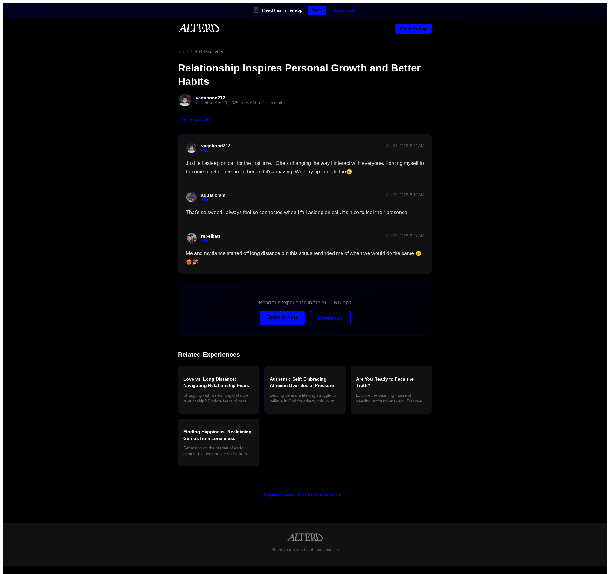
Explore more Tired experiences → (305, 494)
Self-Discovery (208, 51)
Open (317, 10)
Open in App (413, 28)
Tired (183, 51)
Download (343, 10)
